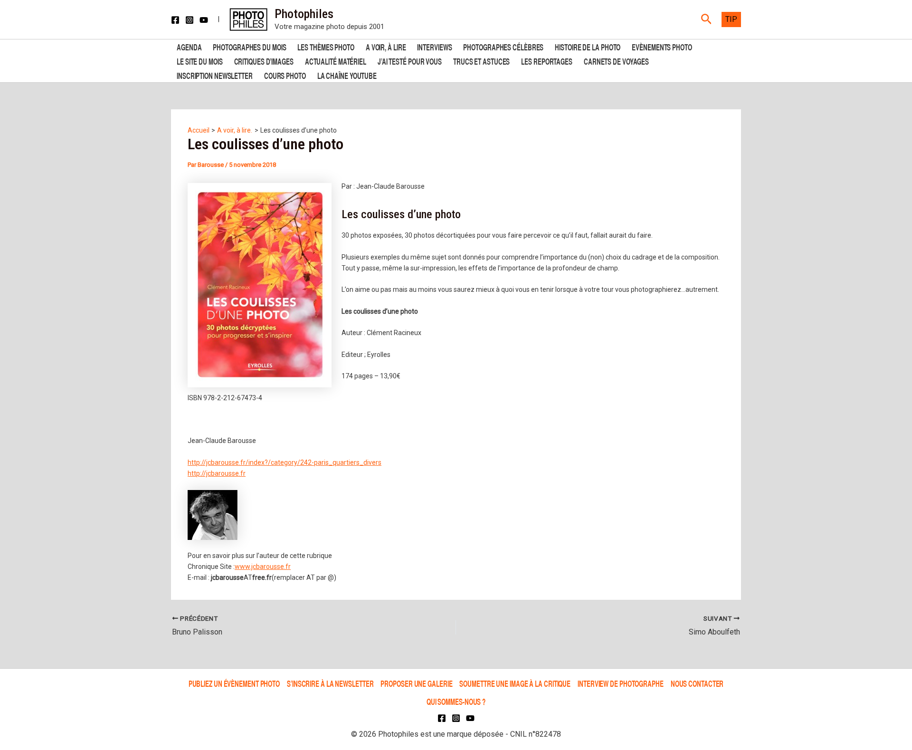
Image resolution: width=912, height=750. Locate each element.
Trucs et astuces (481, 60)
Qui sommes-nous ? (456, 701)
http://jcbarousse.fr (217, 473)
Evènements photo (662, 46)
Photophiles (304, 14)
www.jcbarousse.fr (263, 566)
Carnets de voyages (616, 60)
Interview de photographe (621, 683)
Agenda (189, 46)
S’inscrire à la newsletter (330, 683)
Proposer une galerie (416, 683)
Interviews (434, 46)
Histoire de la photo (587, 46)
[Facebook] (175, 20)
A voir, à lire (386, 46)
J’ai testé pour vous (410, 60)
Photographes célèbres (503, 46)
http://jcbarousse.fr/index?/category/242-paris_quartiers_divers (284, 462)
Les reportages (546, 60)
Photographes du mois (249, 46)
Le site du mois (200, 60)
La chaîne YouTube (347, 74)
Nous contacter (697, 683)
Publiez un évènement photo (234, 683)
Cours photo (285, 74)
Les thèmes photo (325, 46)
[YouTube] (204, 20)
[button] (706, 19)
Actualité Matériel (335, 60)
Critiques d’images (264, 60)
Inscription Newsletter (215, 74)
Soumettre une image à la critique (514, 683)
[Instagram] (189, 20)
